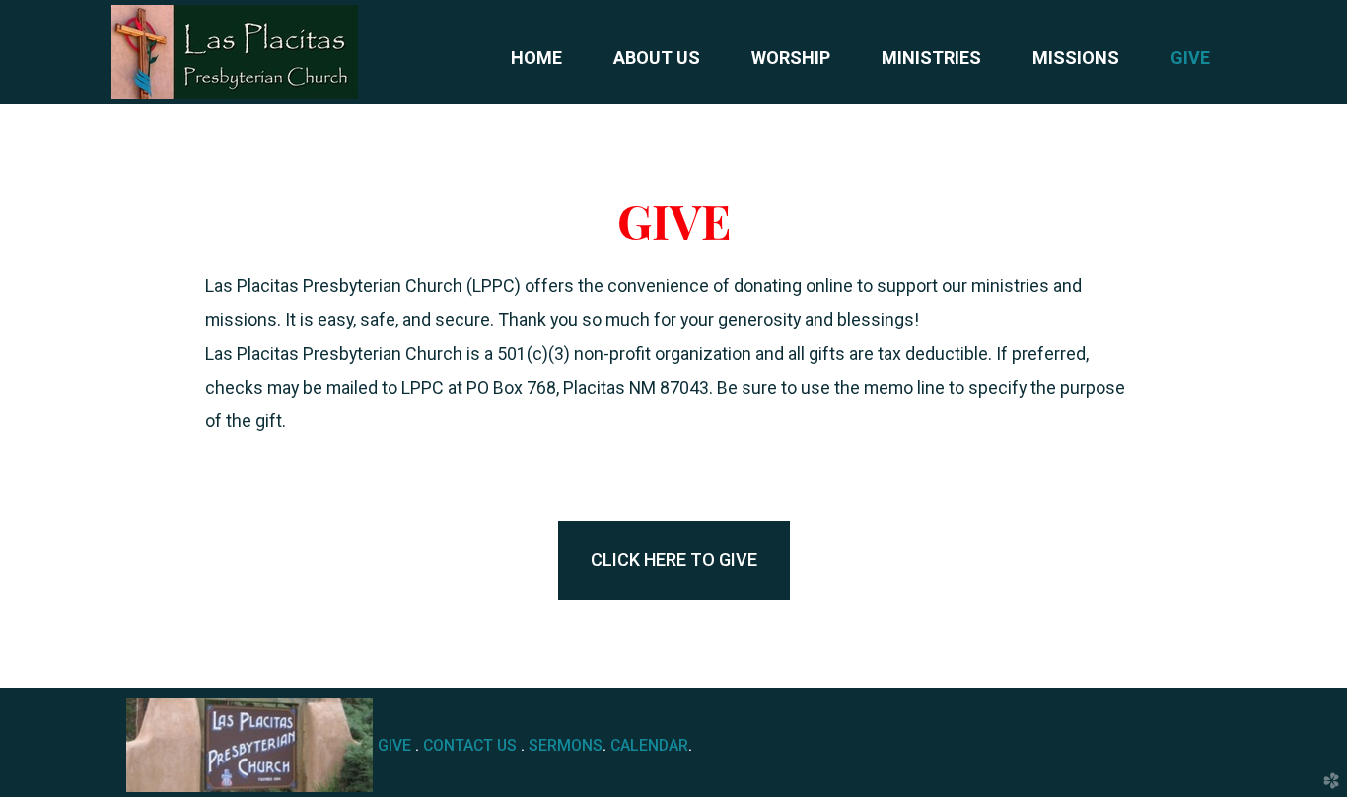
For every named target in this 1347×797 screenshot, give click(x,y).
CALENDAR (649, 745)
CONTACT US (470, 745)
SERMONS (566, 745)
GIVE (394, 745)
